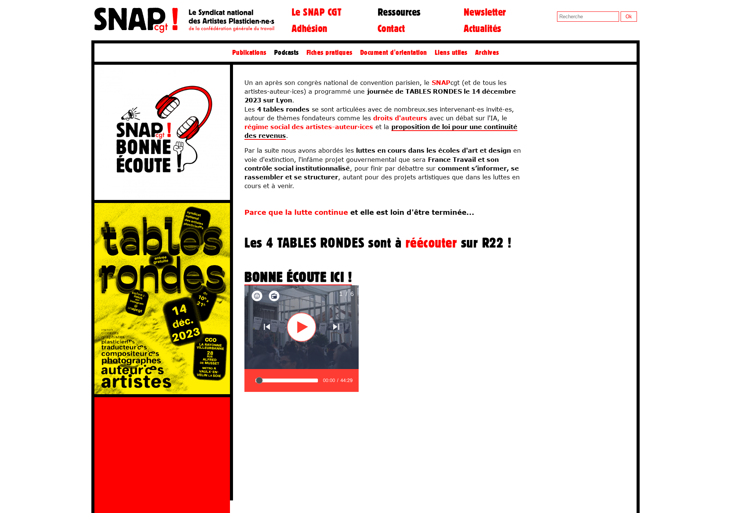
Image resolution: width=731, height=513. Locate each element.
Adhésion (309, 28)
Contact (391, 28)
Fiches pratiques (329, 52)
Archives (487, 52)
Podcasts (286, 52)
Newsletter (485, 12)
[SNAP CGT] (184, 31)
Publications (249, 52)
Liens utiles (451, 52)
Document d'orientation (393, 52)
